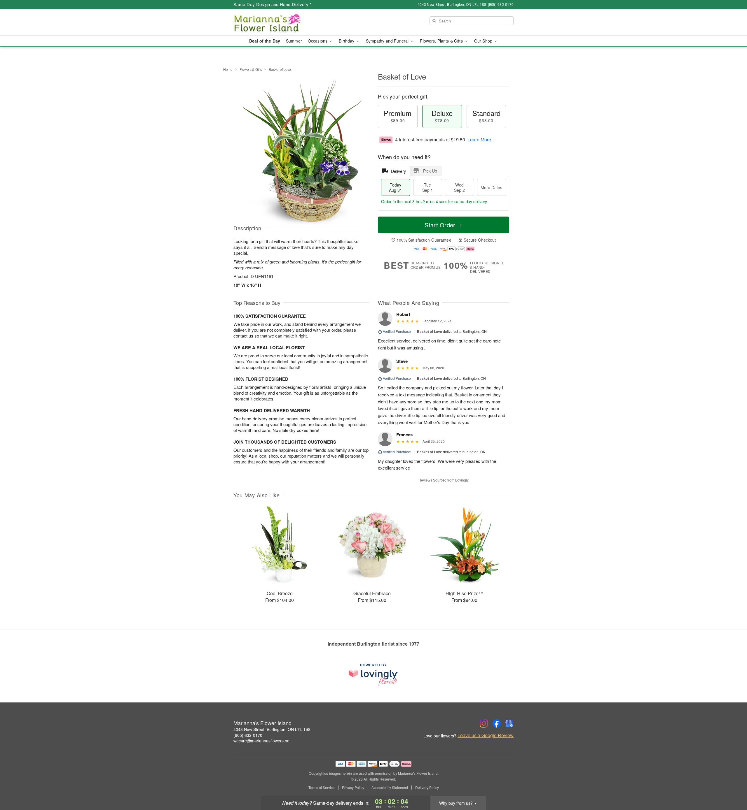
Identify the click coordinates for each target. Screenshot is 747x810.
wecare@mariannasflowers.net (262, 741)
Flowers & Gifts (251, 69)
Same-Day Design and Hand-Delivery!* (272, 4)
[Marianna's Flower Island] (275, 22)
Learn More (479, 139)
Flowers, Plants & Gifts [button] (442, 41)
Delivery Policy (427, 787)
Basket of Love (429, 331)
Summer (294, 41)
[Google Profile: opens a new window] (509, 723)
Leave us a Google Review (486, 735)
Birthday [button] (347, 41)
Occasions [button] (318, 41)
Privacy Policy (353, 787)
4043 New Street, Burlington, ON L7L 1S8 (271, 729)
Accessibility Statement (389, 787)
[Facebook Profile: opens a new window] (497, 723)
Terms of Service (321, 787)
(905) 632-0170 (247, 735)
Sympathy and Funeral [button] (388, 41)
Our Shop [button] (483, 41)
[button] (731, 785)
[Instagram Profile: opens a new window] (484, 723)
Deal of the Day (264, 41)
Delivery (398, 171)
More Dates (491, 187)
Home (228, 69)
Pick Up (430, 171)
